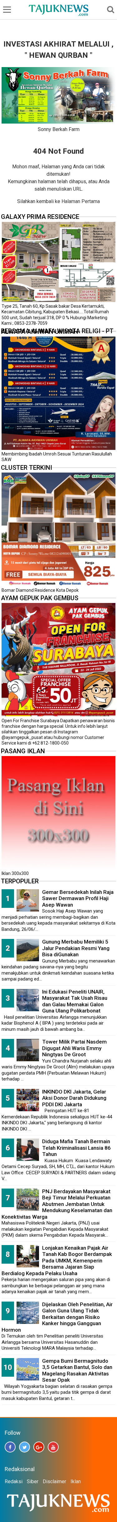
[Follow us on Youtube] (53, 1447)
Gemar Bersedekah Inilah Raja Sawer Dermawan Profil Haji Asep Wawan (78, 898)
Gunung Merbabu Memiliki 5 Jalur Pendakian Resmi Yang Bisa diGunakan (76, 948)
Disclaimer (54, 1481)
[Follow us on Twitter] (24, 1447)
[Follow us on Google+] (38, 1447)
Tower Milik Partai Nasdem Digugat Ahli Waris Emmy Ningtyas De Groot (74, 1048)
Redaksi (13, 1481)
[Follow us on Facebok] (10, 1447)
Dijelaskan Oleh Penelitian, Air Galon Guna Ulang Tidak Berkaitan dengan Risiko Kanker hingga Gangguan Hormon (57, 1317)
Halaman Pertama (80, 201)
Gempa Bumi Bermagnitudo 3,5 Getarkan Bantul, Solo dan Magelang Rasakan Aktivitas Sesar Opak (77, 1370)
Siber (32, 1481)
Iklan (76, 1481)
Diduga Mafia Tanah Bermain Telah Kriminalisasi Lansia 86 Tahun (76, 1147)
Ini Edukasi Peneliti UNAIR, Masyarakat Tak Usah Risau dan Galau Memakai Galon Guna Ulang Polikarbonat (74, 1001)
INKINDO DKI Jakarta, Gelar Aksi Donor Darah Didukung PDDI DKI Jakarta (74, 1098)
